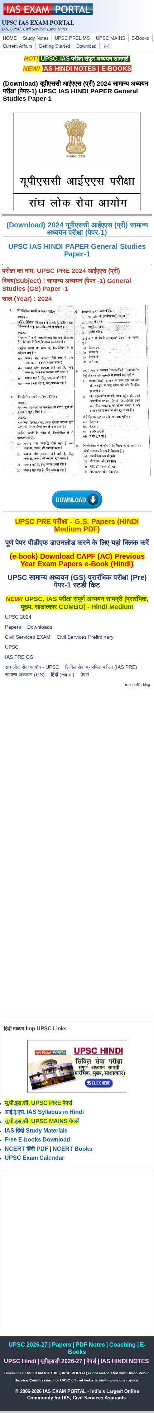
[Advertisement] (77, 771)
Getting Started (54, 46)
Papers (13, 627)
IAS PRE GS (19, 657)
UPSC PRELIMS (72, 38)
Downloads (39, 627)
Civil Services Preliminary (85, 637)
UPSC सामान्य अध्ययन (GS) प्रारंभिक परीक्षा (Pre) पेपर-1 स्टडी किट (77, 581)
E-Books (140, 38)
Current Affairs (18, 46)
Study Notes (36, 38)
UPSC (12, 647)
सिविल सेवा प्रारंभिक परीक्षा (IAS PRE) (101, 667)
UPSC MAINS (110, 38)
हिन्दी (106, 46)
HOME (10, 38)
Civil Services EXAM (27, 637)
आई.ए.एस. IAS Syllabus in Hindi (44, 1112)
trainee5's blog (137, 684)
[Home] (48, 13)
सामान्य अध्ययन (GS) (25, 674)
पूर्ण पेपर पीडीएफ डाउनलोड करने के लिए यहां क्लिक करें (77, 543)
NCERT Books (72, 1149)
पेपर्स (85, 674)
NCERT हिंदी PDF (26, 1149)
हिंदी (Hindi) (62, 674)
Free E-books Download (37, 1139)
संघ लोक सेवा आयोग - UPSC (32, 667)
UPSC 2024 (18, 617)
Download (86, 46)
